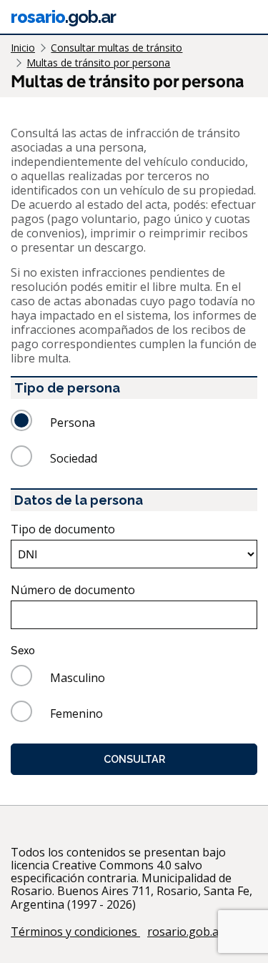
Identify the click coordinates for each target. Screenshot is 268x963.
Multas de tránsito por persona (98, 62)
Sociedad (73, 458)
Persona (72, 422)
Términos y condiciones (75, 931)
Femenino (76, 713)
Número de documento (73, 590)
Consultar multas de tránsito (116, 47)
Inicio (23, 47)
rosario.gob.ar (185, 931)
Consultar (134, 759)
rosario (63, 16)
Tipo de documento (63, 529)
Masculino (77, 678)
